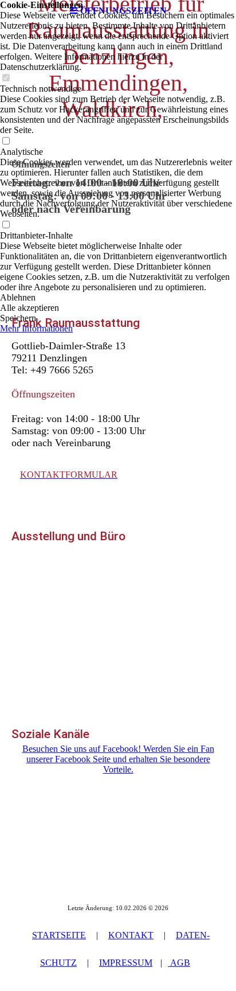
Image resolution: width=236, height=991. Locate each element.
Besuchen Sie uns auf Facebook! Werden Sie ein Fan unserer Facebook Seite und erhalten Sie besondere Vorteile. (118, 759)
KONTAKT (131, 935)
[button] (118, 297)
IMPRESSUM (125, 962)
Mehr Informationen (36, 328)
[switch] (5, 78)
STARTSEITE (59, 935)
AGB (179, 962)
